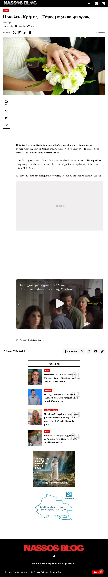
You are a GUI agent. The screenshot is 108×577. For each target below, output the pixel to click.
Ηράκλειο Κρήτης (36, 340)
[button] (97, 572)
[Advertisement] (59, 119)
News (6, 10)
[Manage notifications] (101, 571)
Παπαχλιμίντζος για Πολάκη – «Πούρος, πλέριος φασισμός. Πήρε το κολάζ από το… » (61, 397)
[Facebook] (54, 556)
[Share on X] (14, 32)
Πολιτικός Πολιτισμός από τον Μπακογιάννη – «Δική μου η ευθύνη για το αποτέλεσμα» (62, 378)
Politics (48, 390)
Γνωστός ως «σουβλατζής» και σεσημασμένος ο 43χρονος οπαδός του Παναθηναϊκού (60, 439)
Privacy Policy (40, 572)
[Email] (96, 351)
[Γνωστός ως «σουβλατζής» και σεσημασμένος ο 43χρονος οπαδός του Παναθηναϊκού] (35, 438)
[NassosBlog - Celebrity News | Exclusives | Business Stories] (20, 3)
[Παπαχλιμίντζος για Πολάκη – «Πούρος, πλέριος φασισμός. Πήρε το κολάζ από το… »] (35, 397)
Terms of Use (55, 572)
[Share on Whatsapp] (89, 351)
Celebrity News (51, 410)
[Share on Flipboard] (19, 32)
